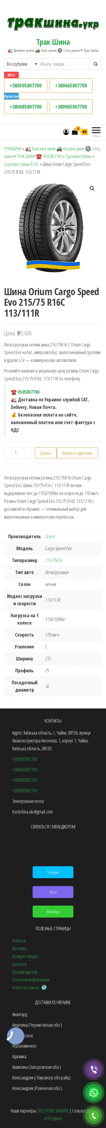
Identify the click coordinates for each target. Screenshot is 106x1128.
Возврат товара (25, 956)
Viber (53, 892)
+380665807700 (71, 85)
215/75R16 (53, 560)
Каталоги (19, 964)
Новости (19, 940)
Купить (45, 453)
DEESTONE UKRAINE (53, 1110)
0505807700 (28, 392)
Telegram (53, 872)
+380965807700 (71, 106)
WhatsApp (53, 911)
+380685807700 (26, 106)
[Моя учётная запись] (66, 132)
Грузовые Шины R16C (21, 164)
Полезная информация (30, 979)
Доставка (19, 948)
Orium (50, 536)
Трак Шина (53, 42)
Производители (25, 972)
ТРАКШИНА (12, 148)
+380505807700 (26, 85)
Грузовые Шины (78, 156)
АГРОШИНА (53, 1118)
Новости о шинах (26, 987)
